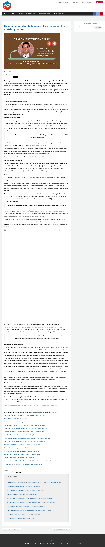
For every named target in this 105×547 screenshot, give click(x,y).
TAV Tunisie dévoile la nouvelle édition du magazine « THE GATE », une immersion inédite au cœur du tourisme (34, 482)
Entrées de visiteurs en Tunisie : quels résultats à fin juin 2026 (22, 494)
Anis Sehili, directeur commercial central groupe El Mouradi (22, 451)
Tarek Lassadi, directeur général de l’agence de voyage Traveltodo (24, 441)
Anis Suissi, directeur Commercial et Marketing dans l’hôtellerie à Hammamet (27, 435)
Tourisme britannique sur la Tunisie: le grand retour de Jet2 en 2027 (23, 514)
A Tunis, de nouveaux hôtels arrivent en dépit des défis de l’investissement (25, 490)
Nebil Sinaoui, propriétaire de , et (27, 438)
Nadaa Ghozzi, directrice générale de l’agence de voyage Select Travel (25, 428)
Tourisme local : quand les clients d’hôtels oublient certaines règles (23, 486)
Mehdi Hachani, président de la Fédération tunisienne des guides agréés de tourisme (30, 461)
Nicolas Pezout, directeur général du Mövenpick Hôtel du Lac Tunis (24, 415)
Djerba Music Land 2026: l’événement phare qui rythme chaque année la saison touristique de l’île (31, 502)
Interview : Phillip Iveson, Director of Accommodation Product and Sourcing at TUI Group (29, 510)
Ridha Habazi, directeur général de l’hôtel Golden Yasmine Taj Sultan (25, 425)
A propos (62, 2)
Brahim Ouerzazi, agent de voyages (15, 422)
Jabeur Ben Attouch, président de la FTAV (17, 448)
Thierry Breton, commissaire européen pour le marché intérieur (23, 464)
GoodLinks (78, 544)
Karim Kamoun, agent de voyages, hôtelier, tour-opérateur (22, 454)
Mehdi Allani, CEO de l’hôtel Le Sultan (15, 419)
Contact (67, 2)
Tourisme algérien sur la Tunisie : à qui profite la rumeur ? (21, 518)
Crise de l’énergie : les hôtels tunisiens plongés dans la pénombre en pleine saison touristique (29, 498)
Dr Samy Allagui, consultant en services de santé (19, 457)
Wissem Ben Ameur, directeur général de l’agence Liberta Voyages (24, 431)
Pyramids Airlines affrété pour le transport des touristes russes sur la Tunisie (26, 506)
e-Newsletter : (77, 2)
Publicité (58, 2)
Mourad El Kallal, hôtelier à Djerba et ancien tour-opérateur (22, 444)
